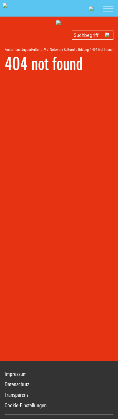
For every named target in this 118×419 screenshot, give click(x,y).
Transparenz (16, 394)
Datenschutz (17, 384)
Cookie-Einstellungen (26, 405)
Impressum (16, 373)
